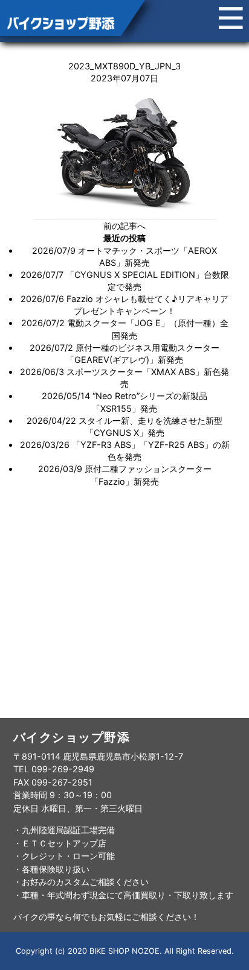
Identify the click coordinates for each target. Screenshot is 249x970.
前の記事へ (124, 226)
